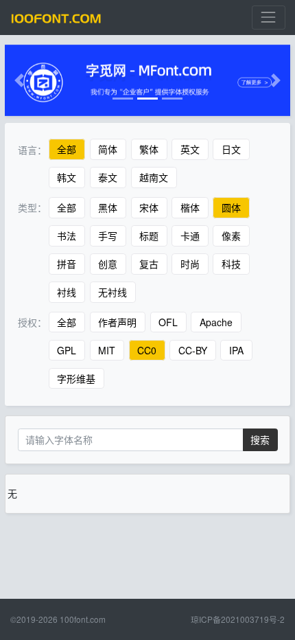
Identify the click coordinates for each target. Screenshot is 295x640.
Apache (216, 322)
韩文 (66, 178)
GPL (66, 350)
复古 (148, 264)
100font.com (83, 619)
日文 (231, 150)
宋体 (148, 207)
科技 (231, 264)
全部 (66, 150)
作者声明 (117, 322)
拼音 (66, 264)
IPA (236, 350)
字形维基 (76, 378)
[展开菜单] (268, 17)
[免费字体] (56, 17)
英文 (190, 150)
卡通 (190, 235)
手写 (107, 235)
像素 (231, 235)
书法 (66, 235)
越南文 (153, 178)
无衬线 (112, 292)
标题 (148, 235)
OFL (168, 322)
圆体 (231, 207)
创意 (107, 264)
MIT (106, 350)
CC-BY (192, 350)
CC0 (146, 350)
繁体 (148, 150)
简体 (107, 150)
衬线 (66, 292)
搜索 (260, 439)
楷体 (190, 207)
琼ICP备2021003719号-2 (238, 619)
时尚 (190, 264)
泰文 (107, 178)
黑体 (107, 207)
